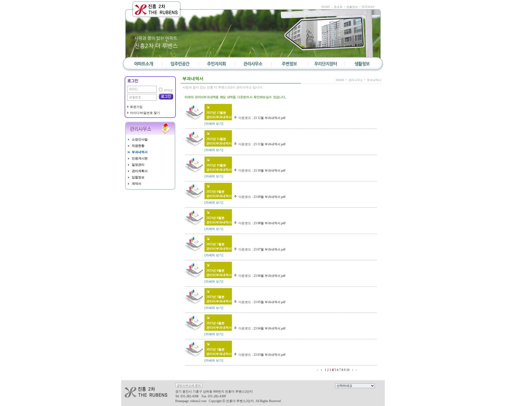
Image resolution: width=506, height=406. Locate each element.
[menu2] (216, 65)
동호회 (338, 6)
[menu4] (289, 65)
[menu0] (144, 65)
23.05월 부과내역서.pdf (269, 302)
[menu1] (180, 65)
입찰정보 (138, 177)
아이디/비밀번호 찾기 (145, 113)
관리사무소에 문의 (189, 385)
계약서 (136, 184)
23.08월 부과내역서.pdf (269, 223)
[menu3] (253, 65)
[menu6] (362, 65)
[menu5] (326, 65)
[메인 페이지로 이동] (156, 9)
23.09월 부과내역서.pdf (269, 197)
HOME (326, 6)
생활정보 (352, 6)
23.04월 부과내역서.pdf (269, 328)
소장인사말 (140, 139)
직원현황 (138, 146)
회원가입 (136, 107)
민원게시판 (140, 158)
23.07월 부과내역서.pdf (269, 249)
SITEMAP (368, 6)
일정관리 (138, 165)
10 (347, 370)
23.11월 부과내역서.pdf (269, 144)
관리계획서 (140, 171)
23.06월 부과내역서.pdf (269, 276)
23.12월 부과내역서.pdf (269, 118)
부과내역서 (140, 152)
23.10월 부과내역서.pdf (269, 170)
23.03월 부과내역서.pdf (269, 355)
